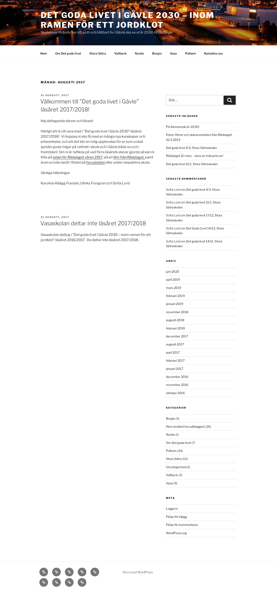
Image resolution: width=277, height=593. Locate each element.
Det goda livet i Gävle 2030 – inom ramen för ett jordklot (127, 20)
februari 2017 (175, 360)
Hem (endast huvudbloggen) (185, 426)
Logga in (172, 508)
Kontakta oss (213, 53)
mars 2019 (173, 288)
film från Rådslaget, (129, 157)
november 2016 (177, 385)
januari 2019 (174, 304)
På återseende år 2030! (182, 127)
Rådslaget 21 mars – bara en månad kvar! (194, 156)
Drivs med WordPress (138, 572)
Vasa (173, 53)
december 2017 (177, 336)
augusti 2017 (175, 344)
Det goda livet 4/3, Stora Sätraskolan (191, 148)
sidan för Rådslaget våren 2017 (78, 157)
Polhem (190, 53)
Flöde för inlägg (176, 517)
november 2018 (177, 312)
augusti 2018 (175, 320)
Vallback (120, 53)
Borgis (157, 53)
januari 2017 (174, 369)
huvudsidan (95, 162)
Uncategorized (176, 467)
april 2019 (173, 279)
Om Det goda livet (68, 53)
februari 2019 (175, 296)
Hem (43, 53)
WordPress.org (176, 533)
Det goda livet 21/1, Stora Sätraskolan (192, 164)
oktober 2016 (175, 393)
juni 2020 (172, 271)
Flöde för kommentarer (182, 525)
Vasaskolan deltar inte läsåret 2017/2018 (93, 223)
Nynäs (139, 53)
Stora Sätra (97, 53)
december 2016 (177, 377)
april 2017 (173, 352)
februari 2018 (175, 328)
